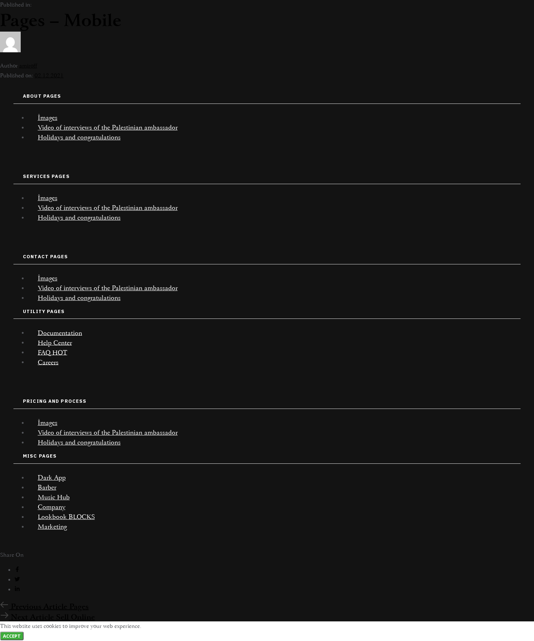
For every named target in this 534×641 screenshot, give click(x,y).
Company (51, 507)
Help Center (55, 342)
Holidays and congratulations (79, 137)
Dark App (52, 478)
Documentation (60, 333)
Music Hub (54, 497)
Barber (47, 487)
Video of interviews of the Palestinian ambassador (108, 127)
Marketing (52, 527)
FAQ (52, 352)
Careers (48, 362)
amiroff (28, 65)
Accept (12, 636)
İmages (47, 118)
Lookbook (66, 517)
